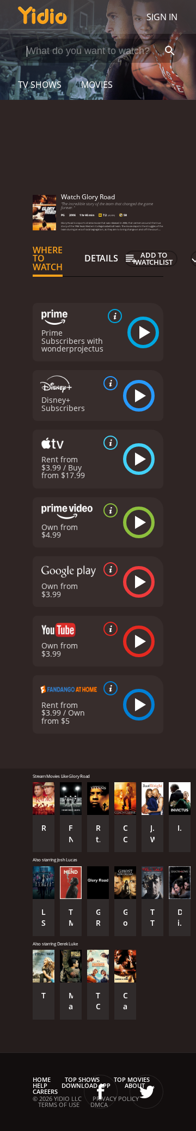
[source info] (112, 316)
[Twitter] (146, 1092)
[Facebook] (101, 1092)
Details (101, 258)
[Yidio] (42, 17)
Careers (45, 1091)
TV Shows (40, 85)
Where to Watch (48, 258)
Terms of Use (58, 1104)
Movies (97, 85)
